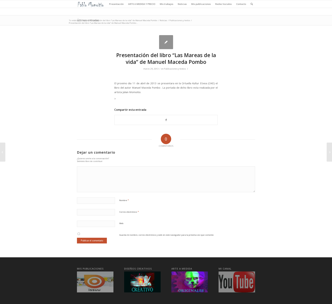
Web (121, 223)
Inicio (84, 20)
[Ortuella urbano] (2, 152)
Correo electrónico (129, 211)
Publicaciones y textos (179, 20)
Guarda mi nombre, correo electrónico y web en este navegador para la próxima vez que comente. (166, 235)
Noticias (163, 20)
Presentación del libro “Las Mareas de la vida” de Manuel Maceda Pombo (123, 20)
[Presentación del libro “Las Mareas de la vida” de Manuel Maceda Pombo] (166, 42)
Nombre (124, 200)
